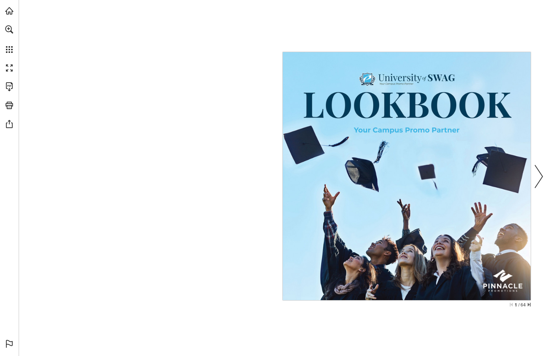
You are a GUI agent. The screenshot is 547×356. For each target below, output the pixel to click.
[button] (9, 29)
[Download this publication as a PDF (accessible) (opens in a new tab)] (9, 86)
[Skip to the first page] (511, 304)
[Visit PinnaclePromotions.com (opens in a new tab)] (9, 10)
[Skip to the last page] (529, 304)
